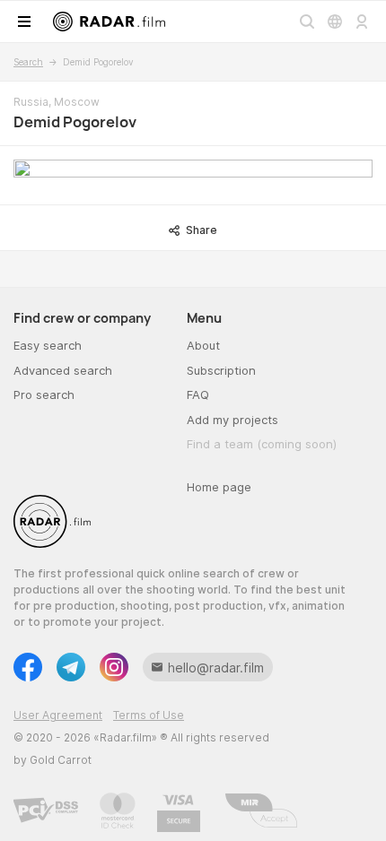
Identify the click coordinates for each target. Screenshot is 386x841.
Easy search (47, 345)
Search (28, 61)
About (203, 345)
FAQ (198, 394)
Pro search (44, 394)
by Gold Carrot (52, 760)
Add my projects (232, 419)
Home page (219, 487)
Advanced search (62, 370)
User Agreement (57, 715)
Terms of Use (148, 715)
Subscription (221, 370)
